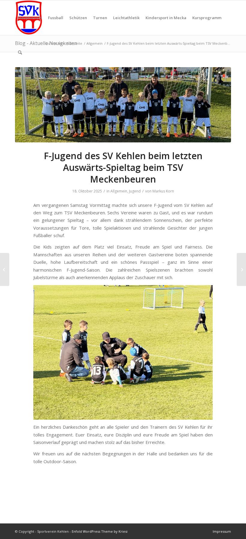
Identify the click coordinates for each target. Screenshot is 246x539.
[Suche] (20, 52)
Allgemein (118, 191)
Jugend (135, 191)
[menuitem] (30, 17)
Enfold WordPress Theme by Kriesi (100, 531)
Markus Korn (163, 191)
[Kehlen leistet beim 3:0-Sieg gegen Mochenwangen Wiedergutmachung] (241, 269)
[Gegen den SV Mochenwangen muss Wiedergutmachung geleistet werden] (4, 269)
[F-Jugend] (123, 105)
